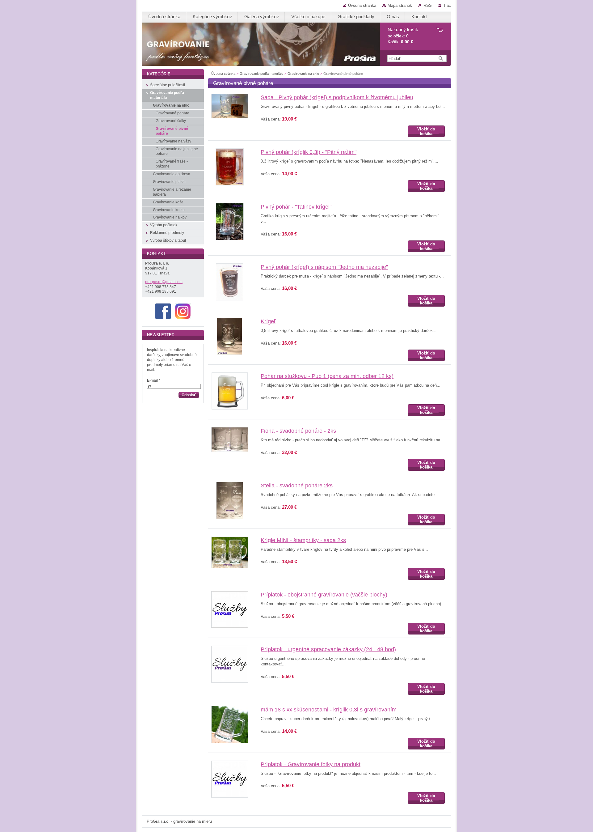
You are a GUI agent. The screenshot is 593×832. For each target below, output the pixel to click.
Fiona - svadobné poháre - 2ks (298, 431)
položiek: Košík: (403, 35)
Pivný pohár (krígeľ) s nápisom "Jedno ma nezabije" (324, 267)
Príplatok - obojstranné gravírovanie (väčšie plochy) (324, 595)
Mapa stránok (400, 5)
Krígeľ (268, 321)
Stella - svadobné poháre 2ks (297, 485)
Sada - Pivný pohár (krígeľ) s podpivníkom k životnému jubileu (337, 97)
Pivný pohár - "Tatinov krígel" (296, 207)
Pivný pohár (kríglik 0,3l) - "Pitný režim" (308, 152)
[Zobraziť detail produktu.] (229, 117)
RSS (427, 5)
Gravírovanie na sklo (303, 73)
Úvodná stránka (362, 5)
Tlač (447, 5)
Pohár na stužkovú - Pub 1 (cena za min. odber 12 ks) (327, 376)
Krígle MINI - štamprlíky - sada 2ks (303, 540)
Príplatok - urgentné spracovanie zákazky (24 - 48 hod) (328, 649)
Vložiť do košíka (426, 131)
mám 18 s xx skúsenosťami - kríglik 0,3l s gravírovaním (329, 710)
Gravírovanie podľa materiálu (261, 73)
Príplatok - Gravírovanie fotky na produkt (310, 764)
